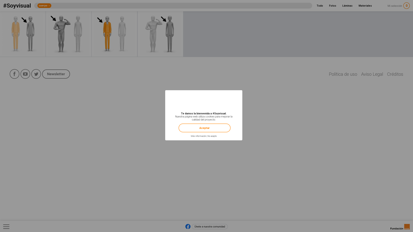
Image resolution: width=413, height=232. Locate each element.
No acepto (212, 136)
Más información (198, 136)
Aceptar (204, 128)
